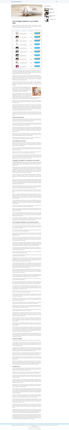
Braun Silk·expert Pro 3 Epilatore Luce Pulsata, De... (24, 48)
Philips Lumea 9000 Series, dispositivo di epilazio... (23, 33)
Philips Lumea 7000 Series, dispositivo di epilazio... (23, 66)
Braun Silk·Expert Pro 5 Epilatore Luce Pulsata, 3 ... (23, 59)
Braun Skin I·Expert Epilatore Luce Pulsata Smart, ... (24, 52)
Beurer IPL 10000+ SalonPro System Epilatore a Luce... (24, 63)
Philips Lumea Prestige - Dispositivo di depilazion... (23, 44)
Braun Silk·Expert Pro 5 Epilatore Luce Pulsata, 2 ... (23, 37)
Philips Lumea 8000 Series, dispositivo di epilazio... (23, 41)
